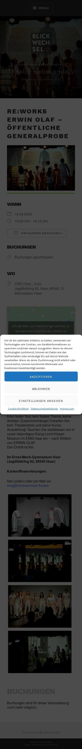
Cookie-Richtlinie (18, 408)
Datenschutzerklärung (44, 408)
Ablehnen (41, 389)
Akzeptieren (41, 376)
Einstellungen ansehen (41, 401)
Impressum (67, 408)
